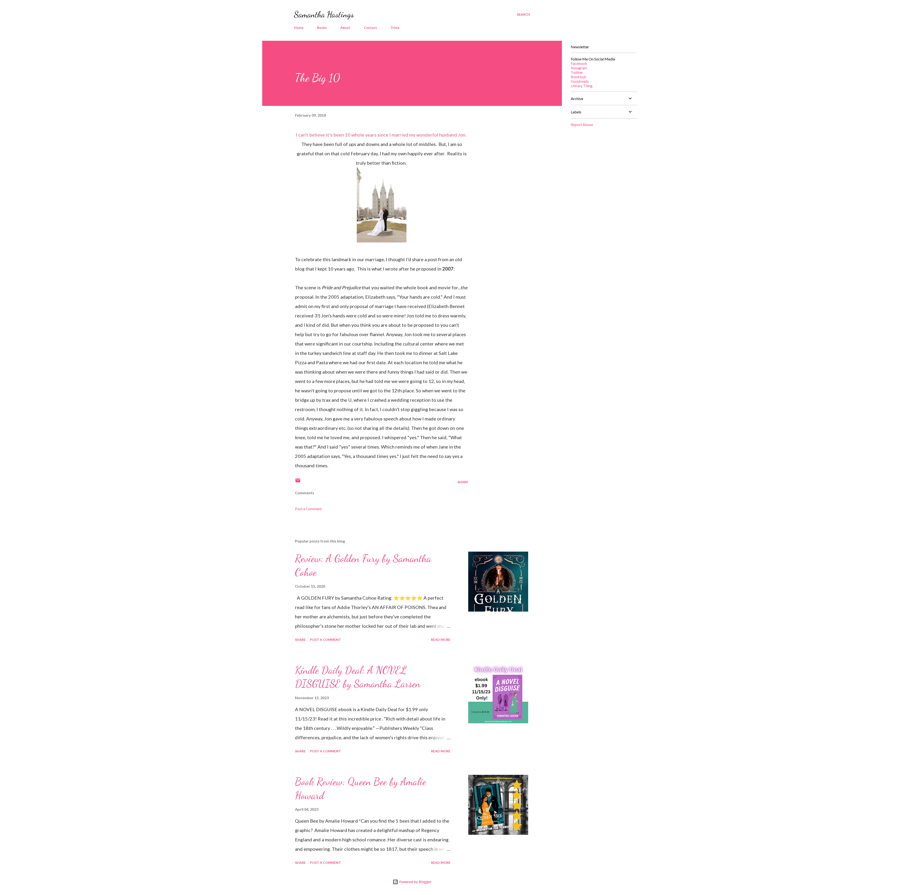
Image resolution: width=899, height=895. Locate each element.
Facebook (579, 63)
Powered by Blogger (414, 882)
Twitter (577, 72)
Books (322, 28)
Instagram (579, 68)
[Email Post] (298, 482)
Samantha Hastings (324, 14)
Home (298, 28)
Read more (440, 640)
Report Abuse (582, 124)
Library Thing (582, 85)
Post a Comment (308, 508)
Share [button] (462, 482)
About (345, 28)
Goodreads (580, 81)
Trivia (395, 28)
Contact (370, 28)
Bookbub (578, 76)
